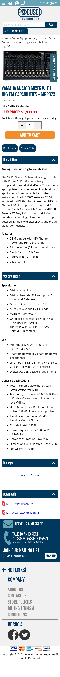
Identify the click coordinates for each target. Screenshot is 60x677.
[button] (55, 68)
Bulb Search (16, 31)
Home (5, 38)
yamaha (41, 38)
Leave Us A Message (29, 524)
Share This (27, 148)
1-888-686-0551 (30, 538)
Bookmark (9, 148)
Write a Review (8, 100)
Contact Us (17, 595)
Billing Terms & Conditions (21, 611)
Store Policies (20, 602)
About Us (15, 589)
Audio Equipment (23, 38)
